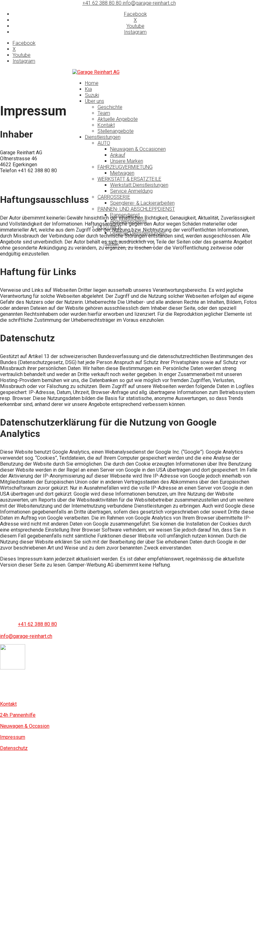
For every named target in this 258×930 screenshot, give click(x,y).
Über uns (94, 101)
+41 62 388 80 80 (101, 3)
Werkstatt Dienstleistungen (139, 185)
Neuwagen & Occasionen (138, 149)
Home (91, 83)
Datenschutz (14, 748)
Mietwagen (122, 173)
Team (104, 113)
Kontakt (106, 125)
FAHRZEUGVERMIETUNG (125, 167)
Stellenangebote (116, 131)
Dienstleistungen (103, 137)
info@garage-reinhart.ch (26, 636)
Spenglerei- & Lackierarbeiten (142, 203)
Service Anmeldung (131, 191)
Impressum (12, 737)
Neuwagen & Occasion (24, 726)
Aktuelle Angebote (118, 119)
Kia (88, 89)
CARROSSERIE (114, 197)
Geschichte (110, 107)
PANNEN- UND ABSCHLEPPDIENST (136, 209)
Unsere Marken (126, 161)
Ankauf (117, 155)
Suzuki (92, 95)
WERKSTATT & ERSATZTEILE (129, 179)
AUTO (104, 143)
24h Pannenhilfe (18, 715)
